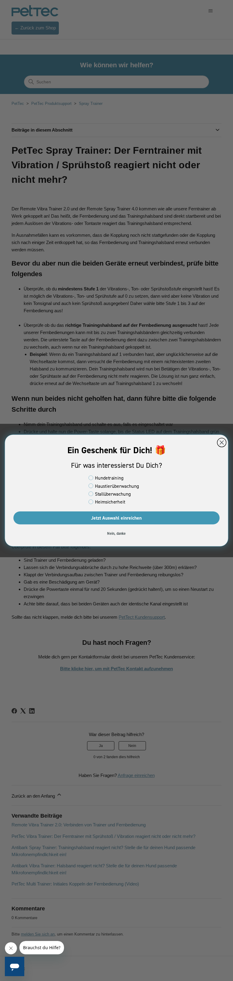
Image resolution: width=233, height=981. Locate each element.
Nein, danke (116, 533)
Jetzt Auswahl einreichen (116, 518)
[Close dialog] (221, 442)
